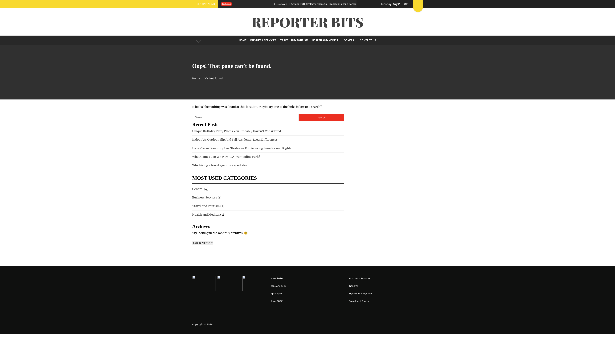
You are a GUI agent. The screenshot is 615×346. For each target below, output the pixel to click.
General (350, 40)
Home (242, 40)
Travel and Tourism (294, 40)
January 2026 (278, 285)
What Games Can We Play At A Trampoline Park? (226, 157)
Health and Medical (326, 40)
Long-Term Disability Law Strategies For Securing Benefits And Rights (241, 148)
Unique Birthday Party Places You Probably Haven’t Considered (299, 4)
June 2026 (277, 278)
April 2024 (277, 293)
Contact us (368, 40)
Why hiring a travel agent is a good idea (219, 165)
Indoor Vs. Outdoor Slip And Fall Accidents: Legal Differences (235, 139)
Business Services (263, 40)
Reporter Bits (307, 22)
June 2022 (277, 301)
